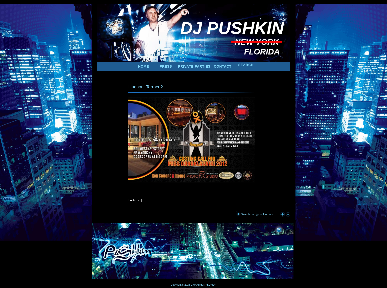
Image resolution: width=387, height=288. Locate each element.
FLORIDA (211, 284)
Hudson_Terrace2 (145, 86)
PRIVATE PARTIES (194, 66)
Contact (222, 66)
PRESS (166, 66)
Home (143, 66)
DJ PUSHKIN (197, 284)
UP (276, 229)
